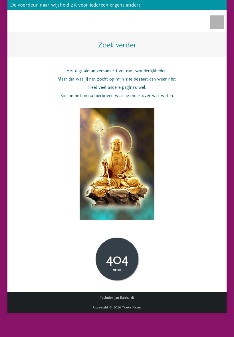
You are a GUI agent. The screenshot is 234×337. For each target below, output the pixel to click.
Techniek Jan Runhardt (117, 297)
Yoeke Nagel (131, 307)
